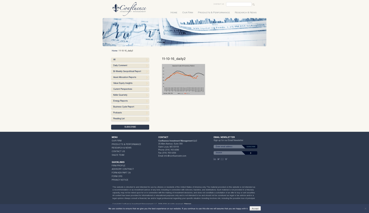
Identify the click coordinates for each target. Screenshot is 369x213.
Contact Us (218, 4)
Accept (255, 208)
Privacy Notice (120, 180)
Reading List (119, 119)
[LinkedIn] (215, 159)
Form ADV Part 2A (121, 173)
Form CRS (117, 177)
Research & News (246, 12)
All (114, 60)
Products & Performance (214, 12)
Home (174, 12)
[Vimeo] (226, 159)
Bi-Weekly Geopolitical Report (127, 72)
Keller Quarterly (120, 95)
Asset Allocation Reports (124, 77)
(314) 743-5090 (172, 150)
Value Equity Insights (122, 83)
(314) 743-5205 (169, 153)
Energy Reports (120, 101)
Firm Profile (118, 166)
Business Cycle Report (123, 107)
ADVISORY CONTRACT (123, 169)
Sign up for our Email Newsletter (228, 141)
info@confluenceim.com (175, 156)
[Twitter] (218, 159)
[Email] (222, 159)
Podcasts (117, 113)
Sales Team (118, 155)
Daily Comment (120, 66)
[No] (365, 208)
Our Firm (187, 12)
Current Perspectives (122, 89)
